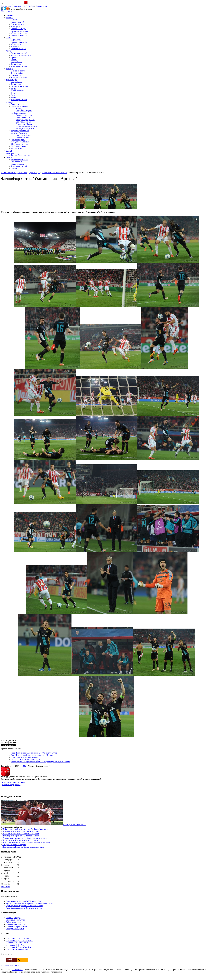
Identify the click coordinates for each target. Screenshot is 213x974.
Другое (9, 157)
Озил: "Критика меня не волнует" (25, 757)
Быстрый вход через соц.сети (13, 6)
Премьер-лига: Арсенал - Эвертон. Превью (20, 834)
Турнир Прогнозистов (20, 155)
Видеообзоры (16, 62)
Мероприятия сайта (19, 33)
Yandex (17, 785)
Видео (13, 89)
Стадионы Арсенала (19, 106)
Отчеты (14, 60)
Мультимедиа (11, 80)
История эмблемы (23, 135)
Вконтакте (6, 782)
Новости (9, 18)
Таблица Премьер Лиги (21, 55)
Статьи (14, 168)
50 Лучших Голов (18, 146)
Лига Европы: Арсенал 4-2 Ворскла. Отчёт (20, 836)
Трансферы (15, 26)
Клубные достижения (20, 131)
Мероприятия (16, 44)
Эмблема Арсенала (19, 133)
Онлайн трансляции (19, 86)
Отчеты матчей (17, 24)
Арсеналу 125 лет (18, 104)
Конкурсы (10, 153)
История (9, 102)
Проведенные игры (24, 115)
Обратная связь (17, 164)
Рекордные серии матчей (26, 126)
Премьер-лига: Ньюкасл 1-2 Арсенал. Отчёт (20, 840)
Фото (13, 93)
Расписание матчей (19, 53)
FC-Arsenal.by (7, 11)
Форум (9, 151)
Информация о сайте (19, 159)
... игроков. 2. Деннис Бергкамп (19, 940)
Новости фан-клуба (19, 42)
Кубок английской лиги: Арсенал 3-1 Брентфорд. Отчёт (25, 829)
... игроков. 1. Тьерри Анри (17, 938)
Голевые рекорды (23, 117)
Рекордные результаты (25, 120)
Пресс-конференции (19, 31)
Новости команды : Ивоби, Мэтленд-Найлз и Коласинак (26, 842)
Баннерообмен (17, 162)
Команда (9, 69)
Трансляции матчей (19, 66)
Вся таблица (6, 887)
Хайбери (19, 108)
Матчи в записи (17, 91)
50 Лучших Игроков (19, 144)
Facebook (15, 782)
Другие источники (19, 35)
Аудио (13, 95)
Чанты (13, 97)
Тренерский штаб (18, 73)
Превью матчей (17, 22)
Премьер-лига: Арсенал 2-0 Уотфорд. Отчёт (24, 901)
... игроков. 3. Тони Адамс (17, 943)
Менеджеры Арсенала (20, 142)
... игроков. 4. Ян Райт (15, 945)
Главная (9, 15)
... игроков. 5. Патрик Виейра (18, 947)
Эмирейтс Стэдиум (24, 111)
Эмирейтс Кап (17, 148)
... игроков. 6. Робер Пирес (17, 949)
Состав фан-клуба (18, 49)
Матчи (8, 51)
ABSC (8, 37)
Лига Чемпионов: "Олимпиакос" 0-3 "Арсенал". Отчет (34, 753)
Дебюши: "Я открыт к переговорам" (26, 759)
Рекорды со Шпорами (25, 124)
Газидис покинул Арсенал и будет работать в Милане (24, 838)
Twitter (22, 782)
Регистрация (41, 6)
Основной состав (18, 71)
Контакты (15, 46)
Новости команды (18, 29)
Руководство (16, 75)
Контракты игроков (19, 77)
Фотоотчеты (16, 64)
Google (11, 785)
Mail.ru (5, 785)
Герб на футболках (23, 137)
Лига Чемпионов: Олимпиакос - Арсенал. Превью (32, 755)
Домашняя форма (18, 140)
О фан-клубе (16, 40)
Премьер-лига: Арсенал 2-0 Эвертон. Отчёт (20, 831)
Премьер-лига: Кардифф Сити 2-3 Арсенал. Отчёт (23, 847)
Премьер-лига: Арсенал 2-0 (74, 825)
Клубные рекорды (18, 113)
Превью (14, 57)
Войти (31, 6)
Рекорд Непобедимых (25, 128)
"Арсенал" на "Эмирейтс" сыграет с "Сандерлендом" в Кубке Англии (40, 762)
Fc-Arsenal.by (17, 970)
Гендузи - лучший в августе (14, 845)
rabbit (24, 766)
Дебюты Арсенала (23, 122)
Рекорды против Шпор (15, 924)
